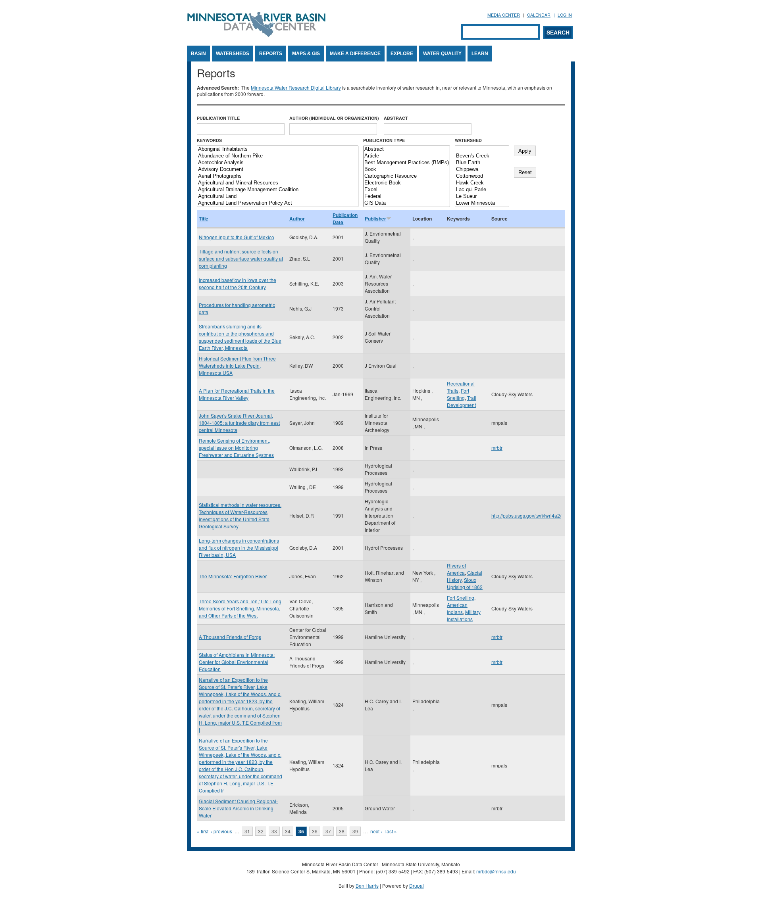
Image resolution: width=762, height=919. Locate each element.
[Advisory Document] (277, 169)
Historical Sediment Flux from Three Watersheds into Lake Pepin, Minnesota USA (237, 365)
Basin (198, 53)
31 (247, 831)
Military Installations (464, 615)
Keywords (209, 140)
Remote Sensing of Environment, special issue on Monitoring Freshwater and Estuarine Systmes (236, 447)
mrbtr (496, 447)
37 (328, 831)
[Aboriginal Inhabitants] (277, 149)
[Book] (407, 169)
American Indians (457, 608)
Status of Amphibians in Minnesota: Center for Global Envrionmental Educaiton (237, 661)
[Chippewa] (482, 169)
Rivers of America (456, 569)
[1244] (482, 149)
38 (341, 831)
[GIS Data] (407, 203)
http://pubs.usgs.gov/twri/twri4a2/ (526, 515)
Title (203, 218)
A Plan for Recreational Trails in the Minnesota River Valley (237, 394)
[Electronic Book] (407, 183)
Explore (402, 53)
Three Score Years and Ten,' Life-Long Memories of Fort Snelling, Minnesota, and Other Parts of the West (240, 608)
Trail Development (461, 401)
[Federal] (407, 196)
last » (391, 831)
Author (297, 218)
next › (376, 831)
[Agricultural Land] (277, 196)
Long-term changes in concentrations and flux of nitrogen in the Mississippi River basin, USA (239, 547)
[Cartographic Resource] (407, 176)
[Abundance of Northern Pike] (277, 156)
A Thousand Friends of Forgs (230, 636)
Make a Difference (355, 53)
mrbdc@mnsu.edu (496, 871)
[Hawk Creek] (482, 183)
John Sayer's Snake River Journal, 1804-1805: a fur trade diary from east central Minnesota (239, 422)
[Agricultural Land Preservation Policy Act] (277, 203)
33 (274, 831)
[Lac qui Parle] (482, 189)
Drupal (416, 885)
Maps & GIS (306, 53)
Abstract (396, 118)
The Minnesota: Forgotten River (233, 576)
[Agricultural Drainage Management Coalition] (277, 189)
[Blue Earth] (482, 162)
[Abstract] (407, 149)
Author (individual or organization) (334, 118)
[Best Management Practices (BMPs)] (407, 162)
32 (261, 831)
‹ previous (221, 831)
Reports (270, 53)
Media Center (503, 15)
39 (355, 831)
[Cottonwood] (482, 176)
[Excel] (407, 189)
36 (315, 831)
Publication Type (384, 140)
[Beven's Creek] (482, 156)
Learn (479, 53)
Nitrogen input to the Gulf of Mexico (236, 237)
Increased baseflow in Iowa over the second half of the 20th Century (237, 283)
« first (202, 831)
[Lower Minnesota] (482, 203)
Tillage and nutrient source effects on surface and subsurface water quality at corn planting (241, 258)
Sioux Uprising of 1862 (465, 583)
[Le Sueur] (482, 196)
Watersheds (232, 53)
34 (288, 831)
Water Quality (442, 53)
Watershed (468, 140)
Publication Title (218, 118)
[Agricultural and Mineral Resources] (277, 183)
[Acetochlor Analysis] (277, 162)
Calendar (538, 15)
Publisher (375, 218)
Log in (565, 15)
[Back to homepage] (256, 35)
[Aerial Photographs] (277, 176)
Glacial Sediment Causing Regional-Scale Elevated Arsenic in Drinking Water (238, 808)
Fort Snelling (458, 394)
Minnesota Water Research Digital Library (296, 87)
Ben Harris (367, 885)
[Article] (407, 156)
